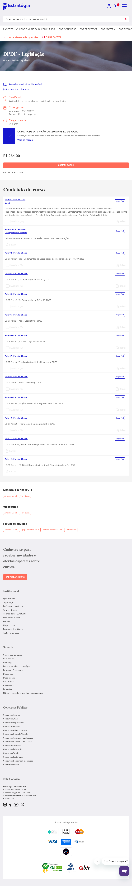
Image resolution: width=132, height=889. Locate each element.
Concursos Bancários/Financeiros (18, 760)
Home (6, 60)
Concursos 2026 (10, 718)
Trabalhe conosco (11, 632)
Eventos (6, 621)
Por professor (89, 29)
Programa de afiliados (13, 629)
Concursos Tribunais (12, 745)
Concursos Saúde (11, 753)
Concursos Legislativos (13, 722)
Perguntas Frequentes (13, 670)
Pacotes (8, 29)
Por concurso (67, 29)
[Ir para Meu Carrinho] (116, 6)
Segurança (8, 602)
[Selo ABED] (70, 867)
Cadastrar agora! (15, 577)
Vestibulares (8, 658)
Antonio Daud (11, 496)
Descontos (8, 674)
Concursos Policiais (11, 726)
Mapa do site (9, 625)
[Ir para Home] (16, 6)
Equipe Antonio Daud (29, 529)
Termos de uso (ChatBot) (14, 613)
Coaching (7, 662)
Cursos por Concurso (12, 654)
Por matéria (108, 29)
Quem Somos (9, 598)
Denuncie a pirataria (12, 617)
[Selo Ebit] (84, 867)
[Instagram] (5, 805)
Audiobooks (8, 685)
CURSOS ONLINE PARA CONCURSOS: (36, 29)
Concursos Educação (12, 749)
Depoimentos (9, 677)
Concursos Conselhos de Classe (17, 741)
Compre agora (66, 165)
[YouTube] (16, 805)
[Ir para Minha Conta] (109, 6)
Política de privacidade (13, 606)
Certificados (8, 681)
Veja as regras (25, 139)
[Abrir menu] (124, 6)
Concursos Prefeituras (13, 757)
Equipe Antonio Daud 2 (53, 529)
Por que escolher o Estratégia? (16, 666)
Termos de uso (10, 610)
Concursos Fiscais (11, 764)
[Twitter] (22, 805)
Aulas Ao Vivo (53, 36)
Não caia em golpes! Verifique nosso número (23, 693)
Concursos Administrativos (15, 730)
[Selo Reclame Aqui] (52, 867)
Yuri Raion (24, 496)
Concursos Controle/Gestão (15, 734)
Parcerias (7, 689)
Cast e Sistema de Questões (23, 37)
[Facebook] (10, 805)
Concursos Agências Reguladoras (18, 737)
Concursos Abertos (11, 715)
